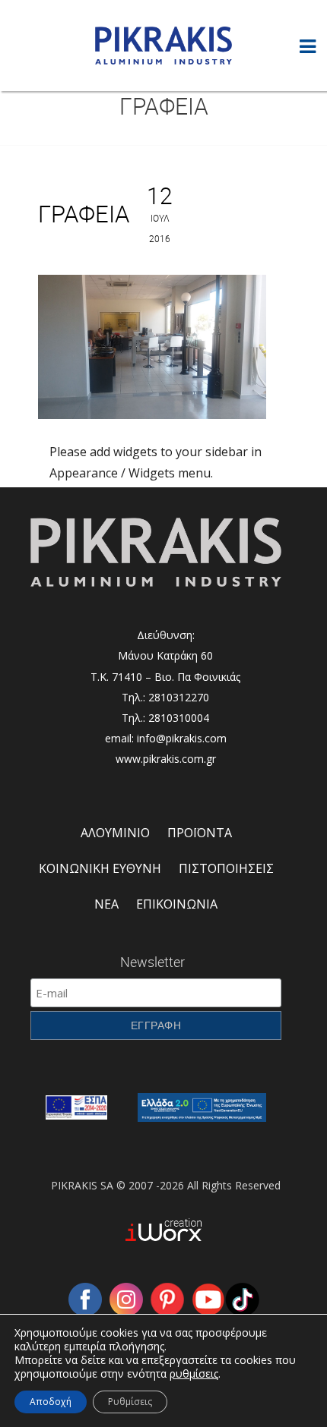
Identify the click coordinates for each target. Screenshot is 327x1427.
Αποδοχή (50, 1401)
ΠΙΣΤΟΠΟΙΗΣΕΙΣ (226, 868)
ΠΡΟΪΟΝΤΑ (199, 832)
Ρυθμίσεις (130, 1401)
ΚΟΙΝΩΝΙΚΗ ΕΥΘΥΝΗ (100, 868)
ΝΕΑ (106, 904)
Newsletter (152, 962)
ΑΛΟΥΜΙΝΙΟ (115, 832)
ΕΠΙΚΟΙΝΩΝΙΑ (176, 904)
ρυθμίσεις (194, 1374)
